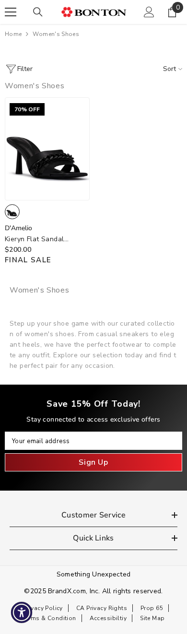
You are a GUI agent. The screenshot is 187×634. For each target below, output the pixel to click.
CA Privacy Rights (101, 608)
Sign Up (93, 462)
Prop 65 (151, 608)
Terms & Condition (49, 618)
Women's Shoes (56, 34)
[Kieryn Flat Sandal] (47, 149)
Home (13, 34)
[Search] (38, 12)
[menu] (10, 12)
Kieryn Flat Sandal (34, 240)
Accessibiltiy (108, 618)
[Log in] (149, 12)
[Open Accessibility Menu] (22, 612)
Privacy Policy (43, 608)
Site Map (152, 618)
